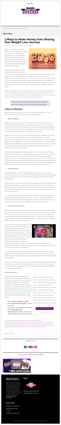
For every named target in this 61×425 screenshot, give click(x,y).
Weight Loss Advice (36, 320)
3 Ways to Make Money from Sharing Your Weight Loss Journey (29, 41)
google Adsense (16, 323)
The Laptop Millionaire (15, 309)
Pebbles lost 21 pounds (13, 406)
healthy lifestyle (25, 323)
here (12, 258)
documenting (7, 323)
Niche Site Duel (13, 312)
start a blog (29, 325)
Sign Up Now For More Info (44, 308)
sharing (23, 325)
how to (32, 323)
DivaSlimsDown (15, 243)
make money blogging (47, 323)
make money (38, 323)
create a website (49, 322)
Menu (31, 3)
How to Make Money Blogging (17, 303)
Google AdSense (12, 173)
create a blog (40, 322)
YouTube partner (22, 224)
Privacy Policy (9, 397)
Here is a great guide (30, 102)
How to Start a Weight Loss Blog (18, 301)
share (9, 325)
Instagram (37, 82)
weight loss (27, 320)
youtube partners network (39, 326)
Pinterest (29, 82)
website (35, 325)
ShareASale (7, 164)
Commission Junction (45, 162)
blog (30, 322)
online (6, 325)
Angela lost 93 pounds (12, 413)
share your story (16, 325)
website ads (41, 325)
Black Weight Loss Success (30, 10)
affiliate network (23, 322)
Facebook (23, 82)
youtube (29, 326)
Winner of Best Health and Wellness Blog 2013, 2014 (31, 392)
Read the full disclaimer (11, 396)
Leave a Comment (28, 45)
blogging (34, 322)
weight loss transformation (19, 326)
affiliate (16, 322)
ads (12, 322)
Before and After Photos (17, 320)
